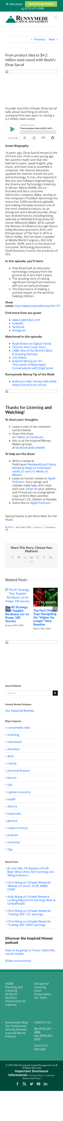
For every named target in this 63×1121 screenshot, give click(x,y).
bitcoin (11, 777)
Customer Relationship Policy (39, 1077)
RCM (10, 527)
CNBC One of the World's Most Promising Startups (32, 352)
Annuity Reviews (16, 1029)
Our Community (15, 1026)
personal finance (18, 770)
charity (11, 763)
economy (13, 842)
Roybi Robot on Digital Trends (31, 344)
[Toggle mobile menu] (56, 18)
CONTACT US (42, 1022)
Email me (32, 489)
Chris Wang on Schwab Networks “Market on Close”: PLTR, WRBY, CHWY (29, 886)
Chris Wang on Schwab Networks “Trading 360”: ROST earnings (29, 923)
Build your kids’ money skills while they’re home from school (34, 383)
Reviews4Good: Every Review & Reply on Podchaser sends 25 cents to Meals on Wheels (34, 469)
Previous (40, 39)
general (12, 820)
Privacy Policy (36, 1075)
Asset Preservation (42, 992)
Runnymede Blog (16, 1022)
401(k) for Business (11, 996)
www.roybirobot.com (26, 320)
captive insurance (19, 792)
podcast (38, 527)
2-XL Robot (19, 358)
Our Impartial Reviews (19, 711)
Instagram (19, 330)
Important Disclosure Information (28, 1073)
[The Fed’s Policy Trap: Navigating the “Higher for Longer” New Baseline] (33, 597)
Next (52, 39)
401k (10, 756)
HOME (9, 984)
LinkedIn (17, 323)
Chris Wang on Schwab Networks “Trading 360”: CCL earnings (29, 912)
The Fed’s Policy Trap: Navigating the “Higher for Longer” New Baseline (32, 617)
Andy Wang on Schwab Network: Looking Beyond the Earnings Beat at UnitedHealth (31, 900)
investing (13, 734)
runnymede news (18, 727)
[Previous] (7, 609)
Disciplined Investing (41, 985)
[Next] (55, 609)
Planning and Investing (14, 989)
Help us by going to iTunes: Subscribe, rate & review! (30, 952)
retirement (14, 742)
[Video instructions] (18, 961)
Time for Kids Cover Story (29, 347)
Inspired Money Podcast (15, 1034)
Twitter (21, 437)
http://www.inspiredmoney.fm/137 (37, 306)
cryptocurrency (17, 828)
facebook (18, 327)
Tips (10, 849)
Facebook (36, 437)
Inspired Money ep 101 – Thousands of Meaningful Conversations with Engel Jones (32, 364)
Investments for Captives (15, 1003)
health (11, 799)
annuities (13, 749)
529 (9, 785)
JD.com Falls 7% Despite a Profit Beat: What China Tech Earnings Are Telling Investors (30, 871)
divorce (12, 806)
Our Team (40, 998)
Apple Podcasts (40, 503)
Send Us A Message (40, 1047)
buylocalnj (14, 813)
